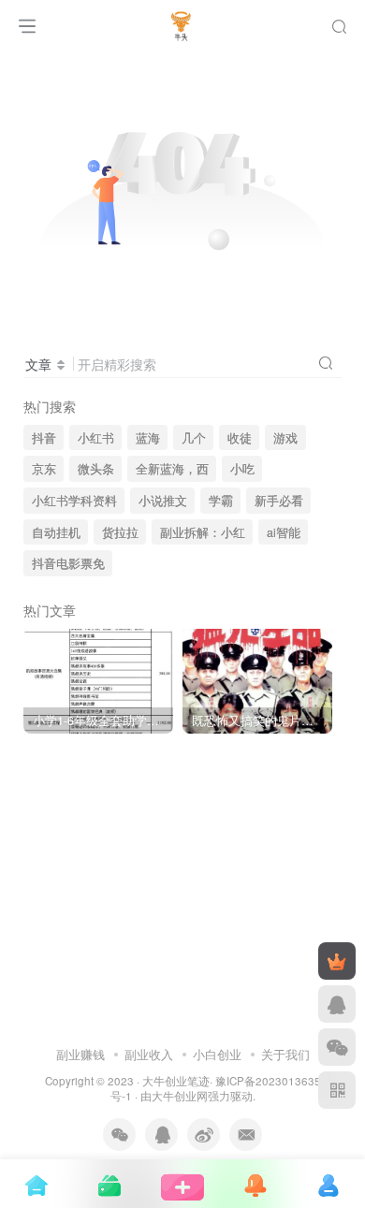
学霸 (221, 500)
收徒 (239, 437)
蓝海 (148, 437)
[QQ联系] (337, 1004)
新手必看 (279, 500)
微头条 (96, 468)
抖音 (44, 437)
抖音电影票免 (68, 563)
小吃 (242, 468)
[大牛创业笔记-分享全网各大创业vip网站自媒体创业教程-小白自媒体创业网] (183, 21)
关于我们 (285, 1054)
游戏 (285, 437)
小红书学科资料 (74, 500)
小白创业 (217, 1054)
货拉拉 (120, 532)
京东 (44, 468)
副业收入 (148, 1054)
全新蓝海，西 (172, 468)
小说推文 (163, 500)
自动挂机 (56, 532)
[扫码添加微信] (337, 1047)
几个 (194, 437)
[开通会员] (337, 961)
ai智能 (283, 532)
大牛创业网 (180, 1095)
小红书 (96, 437)
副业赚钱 (80, 1054)
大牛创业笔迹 (176, 1080)
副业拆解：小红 (202, 532)
